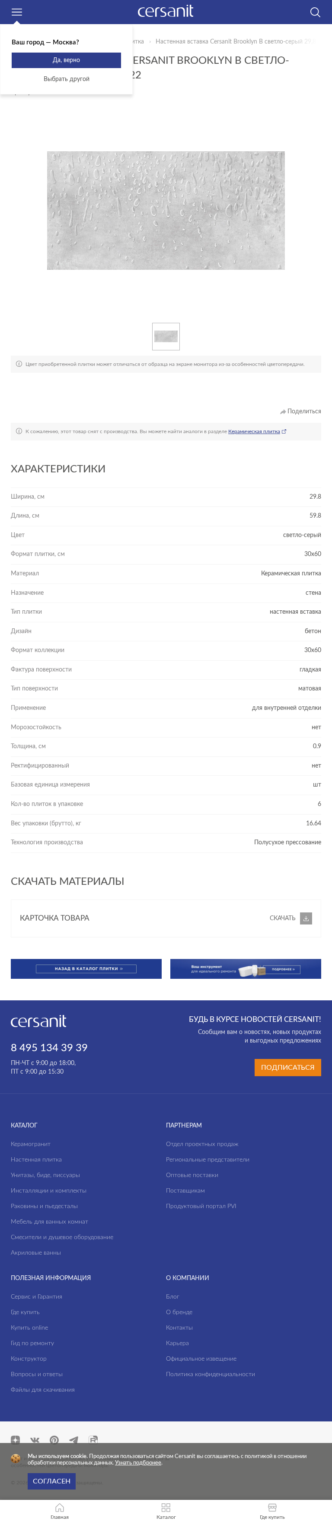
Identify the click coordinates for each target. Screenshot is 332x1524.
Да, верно (66, 60)
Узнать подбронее (138, 1463)
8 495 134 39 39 (49, 1048)
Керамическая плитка (254, 431)
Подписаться (288, 1067)
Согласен (51, 1481)
